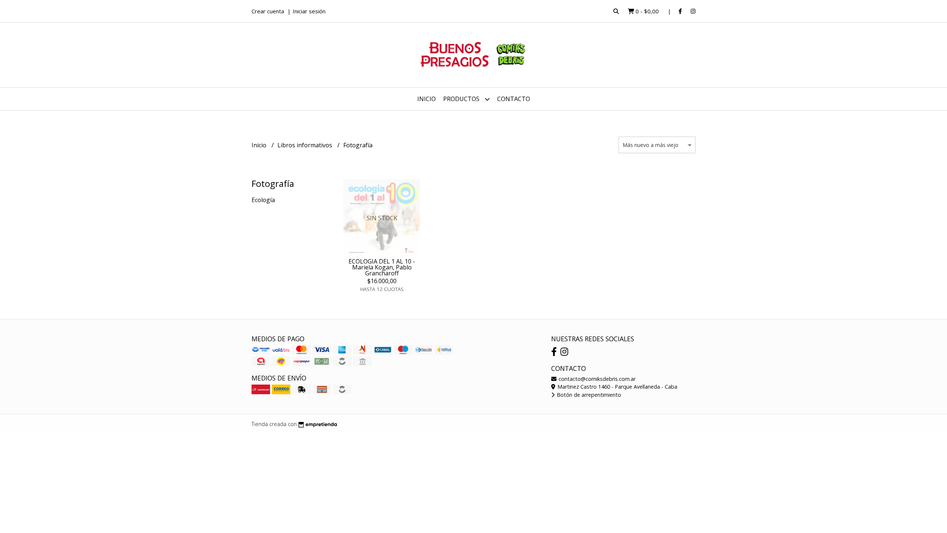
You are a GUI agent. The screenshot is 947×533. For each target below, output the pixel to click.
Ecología (263, 200)
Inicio (426, 99)
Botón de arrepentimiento (588, 394)
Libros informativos (305, 145)
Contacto (513, 99)
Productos (462, 99)
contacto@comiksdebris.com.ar (596, 378)
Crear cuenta (268, 11)
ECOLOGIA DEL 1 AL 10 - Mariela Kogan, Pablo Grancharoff (381, 267)
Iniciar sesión (309, 11)
